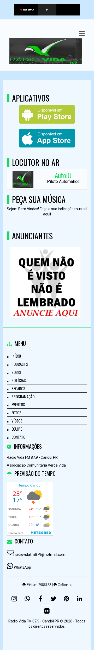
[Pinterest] (66, 598)
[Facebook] (40, 598)
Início (16, 356)
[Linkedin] (79, 598)
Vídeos (16, 421)
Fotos (16, 412)
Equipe (16, 429)
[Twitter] (53, 598)
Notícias (18, 380)
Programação (22, 396)
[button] (81, 33)
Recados (18, 388)
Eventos (18, 404)
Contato (18, 437)
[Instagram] (14, 598)
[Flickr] (47, 610)
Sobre (16, 372)
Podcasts (19, 364)
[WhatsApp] (27, 598)
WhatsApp (22, 567)
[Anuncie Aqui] (45, 272)
